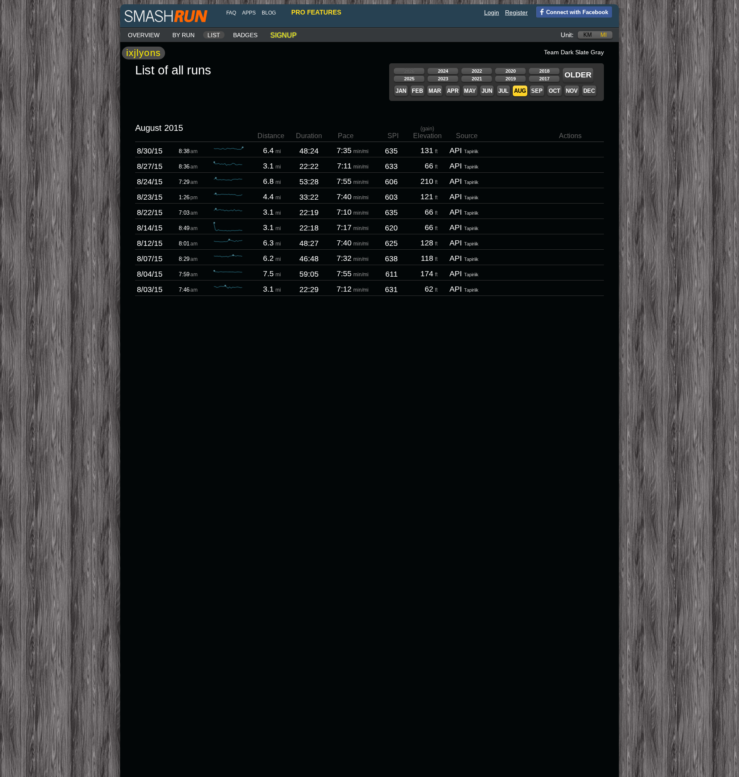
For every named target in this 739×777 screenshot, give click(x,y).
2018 (544, 71)
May (470, 91)
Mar (435, 91)
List (213, 35)
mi (603, 35)
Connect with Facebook (577, 12)
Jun (487, 91)
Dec (589, 91)
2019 (510, 78)
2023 (443, 78)
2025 (409, 78)
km (587, 35)
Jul (503, 91)
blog (269, 13)
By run (183, 35)
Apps (249, 13)
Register (516, 12)
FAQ (231, 13)
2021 (477, 78)
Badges (245, 35)
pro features (316, 12)
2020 (510, 71)
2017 (544, 78)
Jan (401, 91)
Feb (417, 91)
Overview (144, 35)
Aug (520, 91)
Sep (537, 91)
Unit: (567, 34)
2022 (477, 71)
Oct (554, 91)
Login (491, 12)
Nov (572, 91)
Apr (452, 91)
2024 (443, 71)
